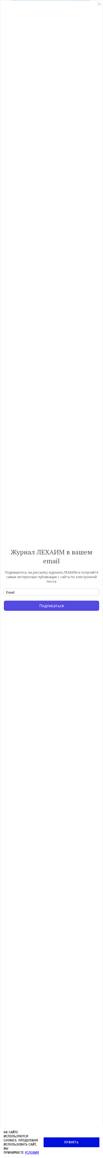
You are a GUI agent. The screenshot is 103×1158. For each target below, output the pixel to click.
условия (32, 1152)
